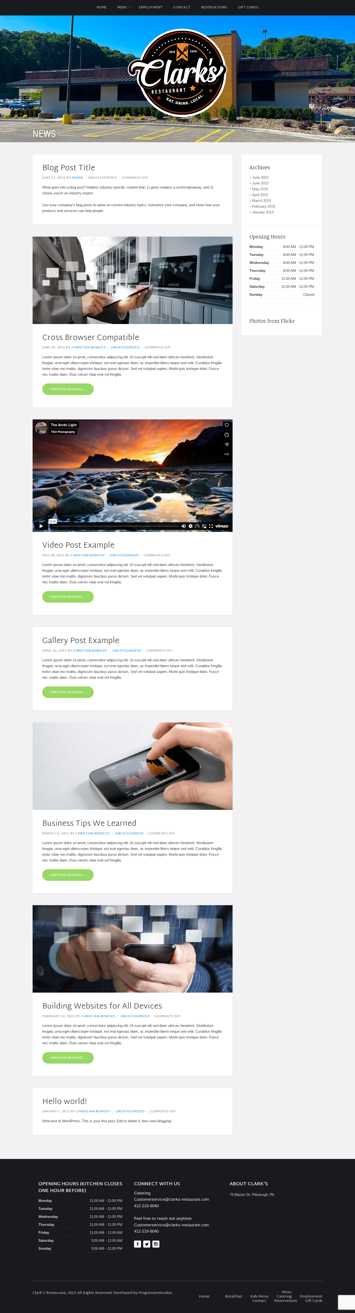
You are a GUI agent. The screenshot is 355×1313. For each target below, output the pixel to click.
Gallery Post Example (80, 641)
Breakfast (233, 1296)
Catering (284, 1296)
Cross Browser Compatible (90, 338)
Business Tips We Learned (89, 824)
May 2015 (260, 189)
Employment (151, 8)
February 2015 (263, 206)
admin (77, 178)
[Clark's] (177, 73)
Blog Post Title (68, 168)
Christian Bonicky (88, 348)
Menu (122, 8)
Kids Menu (259, 1296)
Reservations (214, 8)
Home (102, 8)
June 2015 (260, 183)
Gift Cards (248, 8)
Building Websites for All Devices (102, 1007)
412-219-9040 (146, 1206)
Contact (182, 8)
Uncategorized (125, 348)
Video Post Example (78, 546)
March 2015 (261, 200)
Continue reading (68, 389)
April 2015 (260, 195)
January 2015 (263, 212)
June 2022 (260, 177)
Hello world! (64, 1102)
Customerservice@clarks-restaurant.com (171, 1199)
